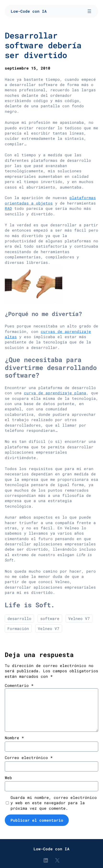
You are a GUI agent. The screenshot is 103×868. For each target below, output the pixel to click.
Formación (18, 628)
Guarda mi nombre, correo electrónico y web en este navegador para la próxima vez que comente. (54, 803)
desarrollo (19, 618)
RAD (8, 208)
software (49, 618)
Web (8, 777)
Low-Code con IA (29, 11)
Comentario (19, 685)
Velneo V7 (79, 618)
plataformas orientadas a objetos (50, 200)
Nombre (14, 737)
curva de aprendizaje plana (55, 392)
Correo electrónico (29, 757)
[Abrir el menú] (89, 11)
